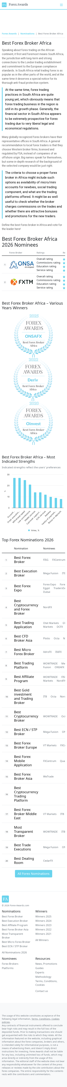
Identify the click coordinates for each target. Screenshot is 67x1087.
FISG (45, 559)
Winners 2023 (43, 925)
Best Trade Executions (22, 847)
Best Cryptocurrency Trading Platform (26, 794)
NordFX (47, 607)
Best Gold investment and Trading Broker (23, 696)
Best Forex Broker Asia (23, 776)
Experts (39, 972)
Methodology (43, 976)
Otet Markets (51, 623)
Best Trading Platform (24, 665)
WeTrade (48, 776)
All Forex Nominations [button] (34, 874)
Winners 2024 (43, 921)
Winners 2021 (43, 934)
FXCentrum (49, 761)
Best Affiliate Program (24, 678)
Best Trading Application (24, 624)
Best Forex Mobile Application (23, 760)
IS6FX (58, 652)
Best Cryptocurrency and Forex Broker (26, 607)
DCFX (60, 626)
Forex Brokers (10, 963)
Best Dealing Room (24, 860)
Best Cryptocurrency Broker (26, 716)
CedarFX (48, 860)
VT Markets (50, 745)
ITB (45, 696)
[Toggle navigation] (61, 4)
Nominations (27, 33)
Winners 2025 (43, 916)
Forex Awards (17, 4)
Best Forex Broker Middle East (25, 813)
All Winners (42, 940)
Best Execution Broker (25, 573)
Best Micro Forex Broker (24, 651)
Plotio (46, 638)
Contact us (41, 991)
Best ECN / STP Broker (25, 731)
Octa (56, 638)
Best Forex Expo (22, 588)
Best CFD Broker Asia (23, 638)
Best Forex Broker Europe (25, 745)
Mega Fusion (50, 573)
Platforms (8, 968)
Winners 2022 (43, 929)
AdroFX (47, 652)
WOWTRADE (50, 663)
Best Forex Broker (22, 559)
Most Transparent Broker (23, 831)
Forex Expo (49, 584)
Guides (39, 968)
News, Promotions (46, 963)
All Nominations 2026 (14, 952)
